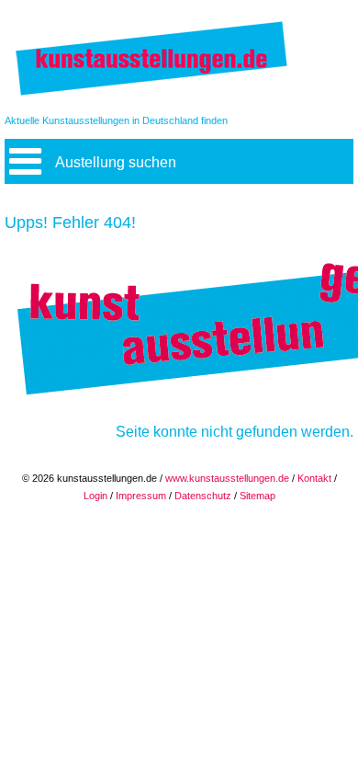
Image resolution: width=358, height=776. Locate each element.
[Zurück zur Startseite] (151, 94)
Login (95, 495)
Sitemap (257, 495)
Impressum (141, 495)
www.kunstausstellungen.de (227, 478)
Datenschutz (202, 495)
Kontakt (314, 478)
